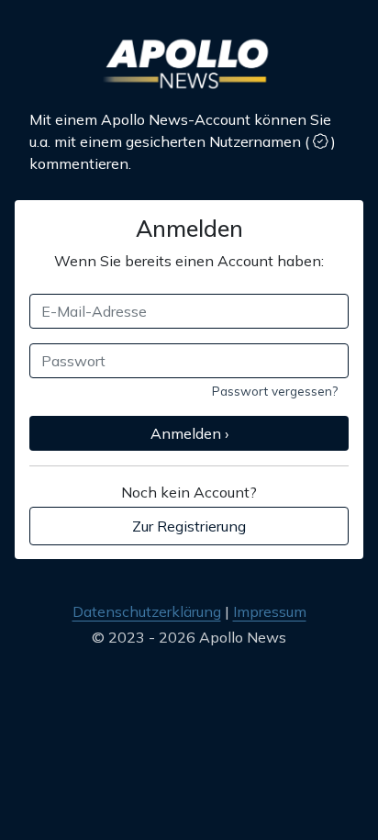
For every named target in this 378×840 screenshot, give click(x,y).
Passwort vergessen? (275, 390)
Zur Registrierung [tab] (189, 526)
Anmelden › (189, 433)
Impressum (269, 611)
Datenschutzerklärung (146, 611)
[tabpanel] (189, 358)
